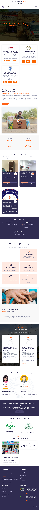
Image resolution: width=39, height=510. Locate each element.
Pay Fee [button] (23, 62)
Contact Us (22, 478)
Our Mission (4, 311)
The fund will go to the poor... (19, 1)
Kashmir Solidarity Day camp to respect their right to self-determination (28, 445)
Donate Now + (27, 228)
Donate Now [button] (7, 60)
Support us (22, 477)
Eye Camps (4, 496)
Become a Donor (23, 475)
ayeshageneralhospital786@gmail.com (8, 482)
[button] (18, 38)
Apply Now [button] (34, 62)
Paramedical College (5, 494)
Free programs (22, 480)
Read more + (5, 462)
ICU (2, 499)
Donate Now (19, 32)
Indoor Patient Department (7, 491)
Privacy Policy (22, 472)
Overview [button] (14, 60)
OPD (3, 489)
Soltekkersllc (11, 507)
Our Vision (9, 311)
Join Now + (7, 363)
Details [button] (28, 61)
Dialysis (3, 488)
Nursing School (4, 493)
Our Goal (12, 311)
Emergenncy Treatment (6, 497)
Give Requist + (8, 226)
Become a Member (23, 481)
